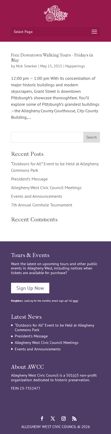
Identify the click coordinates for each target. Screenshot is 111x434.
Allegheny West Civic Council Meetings (46, 187)
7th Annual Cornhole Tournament (41, 205)
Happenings (75, 66)
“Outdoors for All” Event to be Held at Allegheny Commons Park (54, 327)
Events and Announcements (36, 196)
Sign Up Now (30, 288)
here (75, 301)
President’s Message (29, 179)
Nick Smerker (26, 66)
